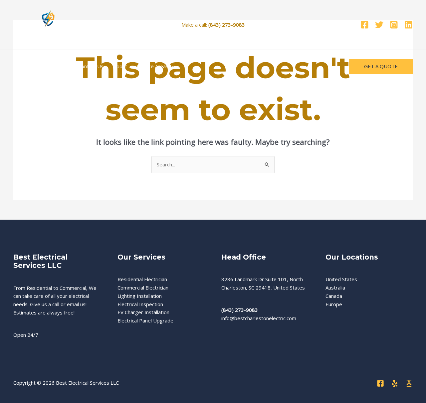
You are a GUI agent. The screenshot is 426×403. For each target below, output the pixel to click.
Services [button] (52, 66)
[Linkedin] (408, 25)
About (120, 66)
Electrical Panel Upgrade (145, 320)
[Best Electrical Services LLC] (48, 24)
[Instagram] (394, 25)
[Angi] (409, 383)
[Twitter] (379, 25)
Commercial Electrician (142, 287)
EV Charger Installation (143, 312)
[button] (65, 66)
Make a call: (213, 24)
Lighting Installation (139, 296)
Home (25, 66)
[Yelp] (394, 383)
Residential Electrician (142, 279)
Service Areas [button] (152, 66)
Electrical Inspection (140, 304)
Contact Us (91, 66)
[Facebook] (364, 25)
